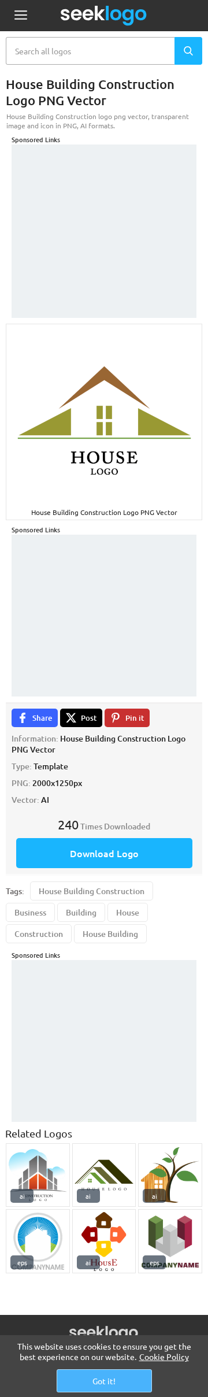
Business (30, 912)
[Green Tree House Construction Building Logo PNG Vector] (170, 1175)
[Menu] (20, 16)
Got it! (104, 1381)
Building (81, 912)
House (127, 912)
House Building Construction (91, 890)
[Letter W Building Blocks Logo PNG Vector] (170, 1241)
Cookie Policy (164, 1356)
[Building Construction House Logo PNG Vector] (104, 1241)
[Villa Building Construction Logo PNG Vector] (38, 1175)
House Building (110, 933)
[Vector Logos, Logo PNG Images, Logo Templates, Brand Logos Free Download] (104, 15)
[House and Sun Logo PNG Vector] (38, 1241)
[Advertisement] (104, 216)
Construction (38, 933)
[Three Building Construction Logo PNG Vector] (104, 1175)
